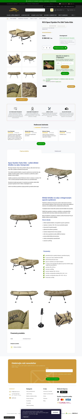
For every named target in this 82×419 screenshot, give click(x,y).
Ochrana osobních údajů (12, 413)
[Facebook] (51, 10)
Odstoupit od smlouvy (9, 417)
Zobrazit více (21, 99)
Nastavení (26, 416)
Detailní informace (46, 32)
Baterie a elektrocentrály (31, 396)
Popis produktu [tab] (24, 151)
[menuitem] (13, 15)
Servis (44, 396)
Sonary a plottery (29, 398)
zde (37, 414)
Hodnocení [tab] (58, 151)
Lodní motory (29, 393)
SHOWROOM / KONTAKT (12, 3)
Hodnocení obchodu (41, 125)
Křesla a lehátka (17, 347)
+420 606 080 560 (15, 393)
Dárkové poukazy (30, 405)
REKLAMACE (22, 3)
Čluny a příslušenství (30, 391)
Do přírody (28, 400)
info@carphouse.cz (16, 391)
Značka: (45, 29)
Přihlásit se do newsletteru (52, 378)
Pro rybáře (28, 403)
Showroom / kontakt (47, 391)
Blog (44, 400)
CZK (71, 3)
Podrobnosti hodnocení (61, 25)
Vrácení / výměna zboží (48, 393)
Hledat (43, 10)
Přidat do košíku (59, 48)
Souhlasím (55, 412)
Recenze (45, 398)
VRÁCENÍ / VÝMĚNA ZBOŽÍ (33, 3)
